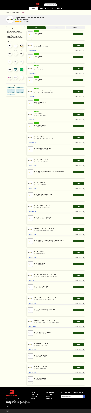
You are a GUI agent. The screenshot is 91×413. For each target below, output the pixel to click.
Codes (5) (56, 27)
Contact (60, 8)
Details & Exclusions (79, 39)
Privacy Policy (34, 396)
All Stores (48, 396)
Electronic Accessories (14, 12)
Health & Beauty (20, 89)
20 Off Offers (49, 394)
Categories (33, 8)
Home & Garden (11, 92)
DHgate (22, 12)
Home (42, 8)
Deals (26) (75, 27)
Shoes (11, 94)
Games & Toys (20, 87)
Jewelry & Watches (20, 92)
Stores (48, 8)
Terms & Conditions (35, 394)
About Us (53, 8)
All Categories (49, 398)
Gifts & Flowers (11, 89)
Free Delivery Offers (50, 392)
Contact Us (33, 398)
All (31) (36, 27)
